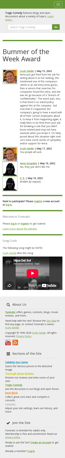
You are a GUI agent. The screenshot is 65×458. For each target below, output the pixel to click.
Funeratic (10, 312)
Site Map (51, 320)
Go (56, 27)
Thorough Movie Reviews (19, 373)
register (38, 201)
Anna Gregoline (28, 163)
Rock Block (11, 392)
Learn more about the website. (20, 228)
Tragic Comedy (13, 385)
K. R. (22, 178)
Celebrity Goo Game (16, 362)
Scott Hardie (27, 71)
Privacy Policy (23, 336)
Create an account (41, 442)
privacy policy (12, 437)
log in (9, 204)
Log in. (31, 451)
